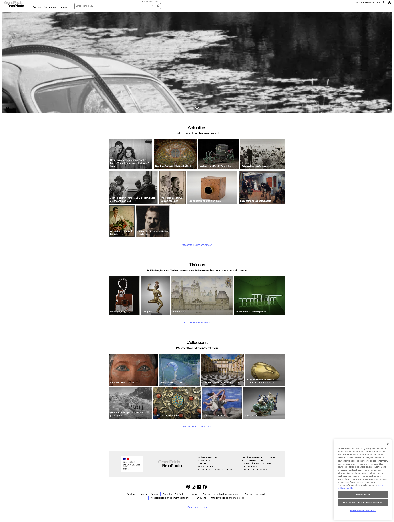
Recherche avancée (151, 1)
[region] (363, 479)
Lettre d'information (364, 3)
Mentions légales (149, 494)
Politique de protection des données (221, 494)
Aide (377, 3)
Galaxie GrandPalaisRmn (254, 469)
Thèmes (63, 7)
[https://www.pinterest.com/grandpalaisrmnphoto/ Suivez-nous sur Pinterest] (188, 487)
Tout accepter (362, 495)
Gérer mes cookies (197, 507)
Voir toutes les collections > (197, 426)
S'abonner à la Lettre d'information (215, 469)
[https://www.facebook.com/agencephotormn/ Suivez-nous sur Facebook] (205, 487)
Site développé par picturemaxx (227, 498)
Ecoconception (249, 466)
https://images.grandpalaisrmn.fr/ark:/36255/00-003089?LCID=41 (6, 108)
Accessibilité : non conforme (256, 463)
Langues (389, 2)
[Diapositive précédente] (6, 63)
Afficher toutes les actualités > (197, 245)
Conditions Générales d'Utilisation (180, 494)
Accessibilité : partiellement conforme (170, 498)
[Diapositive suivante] (387, 63)
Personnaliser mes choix (363, 511)
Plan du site (200, 498)
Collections (50, 7)
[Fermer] (387, 444)
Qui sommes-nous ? (208, 457)
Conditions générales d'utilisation (259, 457)
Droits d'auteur (205, 466)
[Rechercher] (158, 6)
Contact (131, 494)
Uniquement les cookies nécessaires (362, 503)
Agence (37, 7)
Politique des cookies (253, 460)
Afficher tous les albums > (197, 322)
